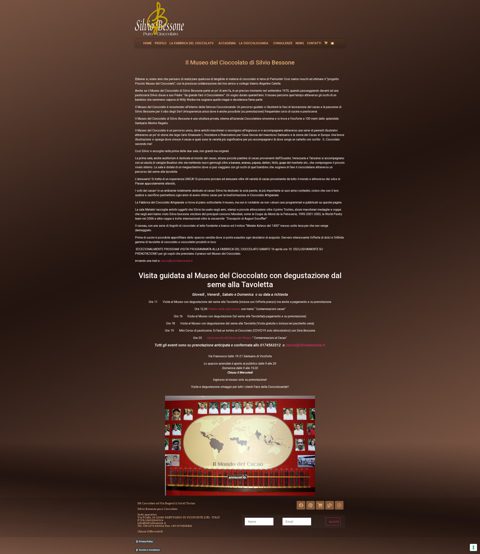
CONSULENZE (282, 43)
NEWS (300, 43)
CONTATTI (314, 43)
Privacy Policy (146, 541)
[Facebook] (301, 505)
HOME (147, 43)
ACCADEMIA (227, 43)
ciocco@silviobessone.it (176, 261)
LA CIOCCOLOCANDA (253, 43)
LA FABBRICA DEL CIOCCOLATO (192, 43)
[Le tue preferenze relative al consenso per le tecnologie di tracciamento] (473, 547)
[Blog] (329, 505)
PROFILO (160, 43)
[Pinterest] (310, 505)
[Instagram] (339, 505)
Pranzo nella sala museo (224, 309)
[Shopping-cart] (320, 505)
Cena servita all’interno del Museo (229, 338)
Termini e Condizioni (149, 550)
